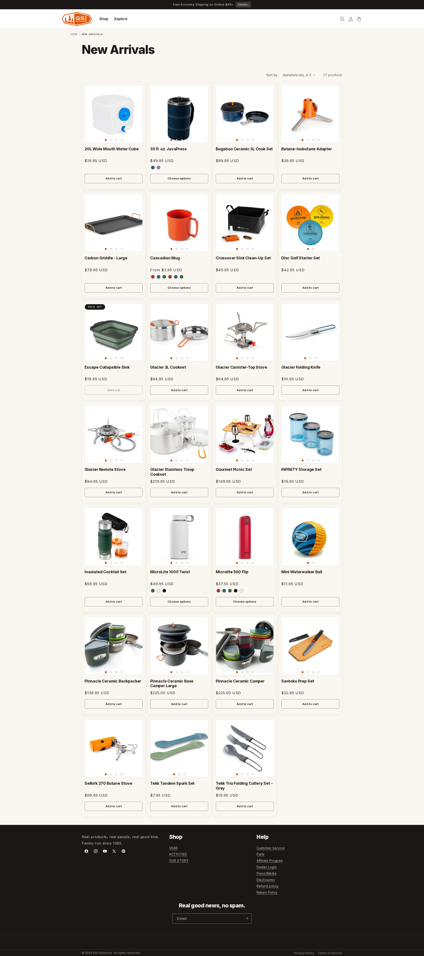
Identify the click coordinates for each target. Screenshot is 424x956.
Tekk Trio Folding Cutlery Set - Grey (244, 785)
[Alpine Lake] (158, 276)
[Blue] (152, 167)
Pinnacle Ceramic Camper (240, 681)
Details (243, 4)
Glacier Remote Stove (105, 469)
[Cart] (359, 19)
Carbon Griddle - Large (106, 258)
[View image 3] (116, 140)
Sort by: (272, 75)
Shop (103, 19)
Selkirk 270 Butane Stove (108, 783)
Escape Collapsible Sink (107, 367)
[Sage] (164, 276)
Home (74, 34)
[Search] (342, 19)
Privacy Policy (304, 953)
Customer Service (271, 848)
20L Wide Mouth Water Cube (112, 149)
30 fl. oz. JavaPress (168, 149)
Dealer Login (267, 867)
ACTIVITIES (178, 854)
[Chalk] (158, 590)
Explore (120, 19)
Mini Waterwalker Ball (301, 571)
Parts (261, 854)
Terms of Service (330, 953)
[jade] (230, 590)
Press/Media (266, 873)
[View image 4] (121, 140)
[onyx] (235, 590)
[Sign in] (351, 19)
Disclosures (266, 880)
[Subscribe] (247, 918)
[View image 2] (111, 140)
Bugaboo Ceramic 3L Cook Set (244, 149)
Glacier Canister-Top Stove (241, 367)
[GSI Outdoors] (77, 19)
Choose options (179, 178)
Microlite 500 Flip (232, 571)
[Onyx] (164, 590)
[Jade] (152, 590)
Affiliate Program (270, 861)
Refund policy (268, 886)
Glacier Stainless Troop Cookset (172, 471)
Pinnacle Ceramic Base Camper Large (171, 683)
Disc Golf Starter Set (300, 258)
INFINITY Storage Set (301, 469)
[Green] (181, 276)
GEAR (173, 848)
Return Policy (267, 892)
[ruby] (218, 590)
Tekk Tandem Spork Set (172, 783)
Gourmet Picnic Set (234, 469)
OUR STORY (178, 861)
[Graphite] (158, 167)
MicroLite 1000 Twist (170, 571)
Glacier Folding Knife (300, 367)
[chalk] (241, 590)
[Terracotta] (152, 276)
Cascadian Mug (165, 258)
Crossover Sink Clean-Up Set (243, 258)
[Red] (170, 276)
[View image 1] (105, 140)
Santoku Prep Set (297, 681)
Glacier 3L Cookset (168, 367)
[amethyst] (224, 590)
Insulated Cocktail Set (105, 571)
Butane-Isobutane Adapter (306, 149)
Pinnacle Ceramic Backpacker (113, 681)
